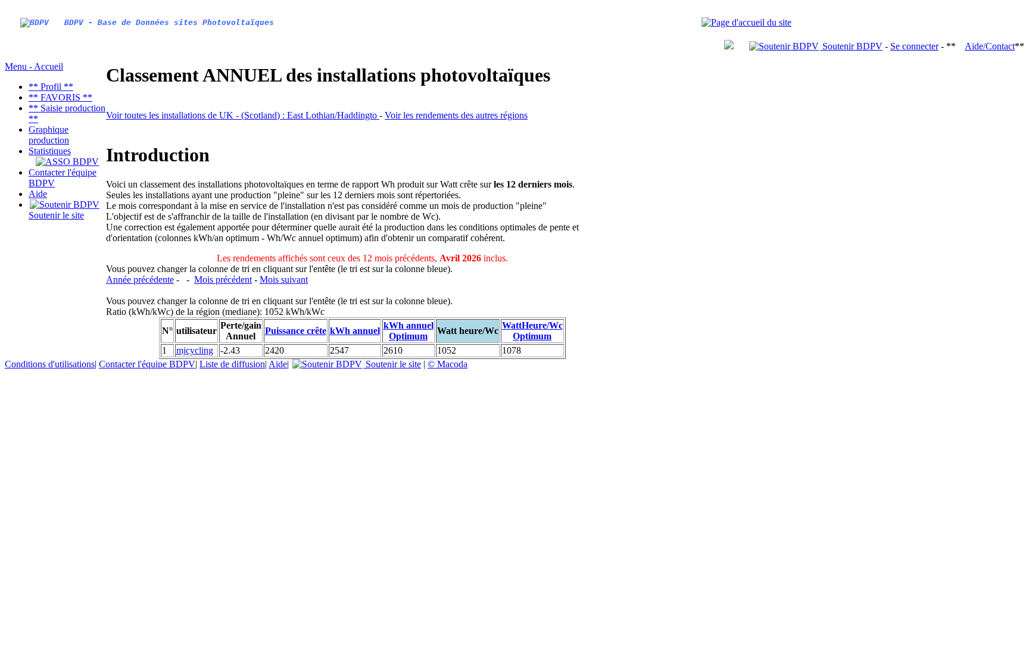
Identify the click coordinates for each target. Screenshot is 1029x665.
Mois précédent (223, 279)
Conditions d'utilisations (50, 364)
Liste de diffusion (232, 364)
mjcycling (194, 350)
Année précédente (140, 279)
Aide (38, 194)
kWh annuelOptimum (408, 330)
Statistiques (50, 151)
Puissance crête (295, 331)
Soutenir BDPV (851, 46)
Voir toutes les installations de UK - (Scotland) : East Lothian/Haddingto (242, 115)
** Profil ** (51, 87)
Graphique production (49, 134)
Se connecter (914, 46)
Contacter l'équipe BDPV (147, 364)
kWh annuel (355, 331)
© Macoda (447, 364)
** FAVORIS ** (60, 97)
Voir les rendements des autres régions (456, 115)
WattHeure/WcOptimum (532, 330)
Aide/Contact (990, 46)
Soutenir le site (56, 215)
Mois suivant (284, 279)
